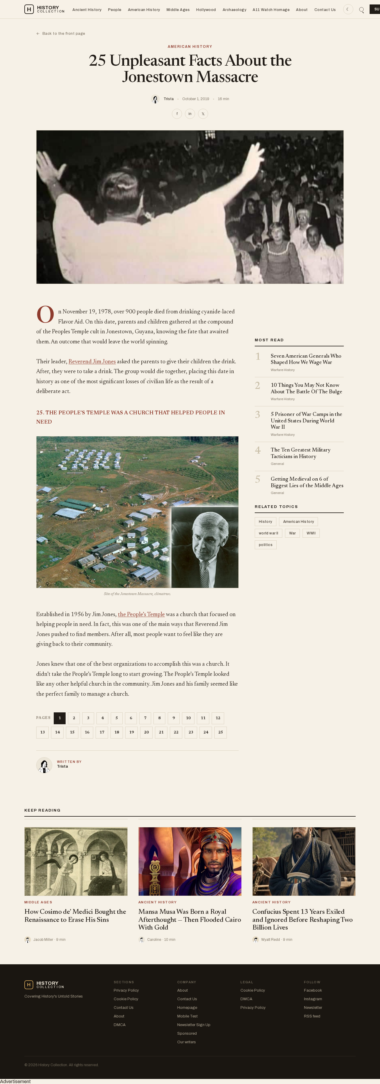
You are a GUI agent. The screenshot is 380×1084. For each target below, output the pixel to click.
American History (144, 10)
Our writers (186, 1042)
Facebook (313, 990)
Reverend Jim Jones (92, 362)
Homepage (187, 1008)
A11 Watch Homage (271, 10)
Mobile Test (187, 1016)
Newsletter (313, 1008)
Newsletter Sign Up (193, 1025)
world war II (268, 533)
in (190, 114)
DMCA (120, 1025)
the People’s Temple (141, 615)
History (265, 522)
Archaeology (234, 10)
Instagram (313, 999)
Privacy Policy (126, 990)
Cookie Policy (126, 999)
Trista (169, 99)
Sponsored (187, 1033)
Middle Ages (178, 10)
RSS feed (312, 1016)
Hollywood (206, 10)
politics (266, 545)
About (302, 10)
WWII (311, 533)
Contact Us (325, 10)
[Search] (361, 9)
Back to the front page (60, 33)
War (292, 533)
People (114, 10)
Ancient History (87, 10)
